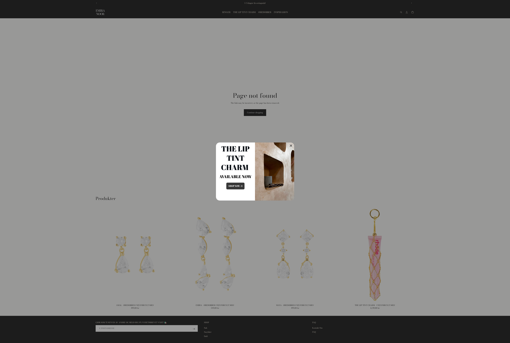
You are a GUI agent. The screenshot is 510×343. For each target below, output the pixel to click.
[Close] (291, 145)
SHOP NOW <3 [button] (235, 185)
